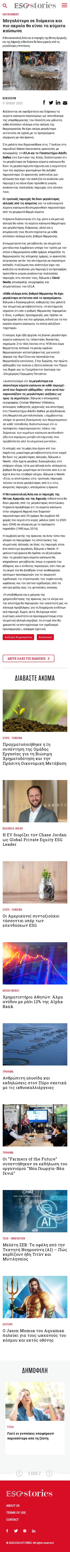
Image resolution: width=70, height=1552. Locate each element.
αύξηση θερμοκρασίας (19, 637)
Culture (8, 1324)
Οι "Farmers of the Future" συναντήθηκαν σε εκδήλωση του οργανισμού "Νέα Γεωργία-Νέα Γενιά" (35, 1166)
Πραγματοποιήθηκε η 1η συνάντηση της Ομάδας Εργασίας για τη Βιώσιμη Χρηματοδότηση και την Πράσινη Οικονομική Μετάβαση (34, 754)
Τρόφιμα (8, 1071)
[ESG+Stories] (35, 5)
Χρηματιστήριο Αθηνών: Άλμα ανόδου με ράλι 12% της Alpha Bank (33, 1001)
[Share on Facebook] (44, 102)
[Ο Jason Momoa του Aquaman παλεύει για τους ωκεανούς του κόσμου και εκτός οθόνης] (35, 1298)
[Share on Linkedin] (58, 102)
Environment (11, 14)
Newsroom (9, 98)
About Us (13, 1505)
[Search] (6, 5)
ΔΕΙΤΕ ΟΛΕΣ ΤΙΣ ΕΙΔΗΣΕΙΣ (27, 658)
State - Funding (12, 738)
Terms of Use (16, 1512)
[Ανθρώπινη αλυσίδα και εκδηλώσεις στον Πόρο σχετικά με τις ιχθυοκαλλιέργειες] (35, 1046)
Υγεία (10, 1427)
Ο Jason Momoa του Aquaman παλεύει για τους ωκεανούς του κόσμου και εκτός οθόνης (34, 1335)
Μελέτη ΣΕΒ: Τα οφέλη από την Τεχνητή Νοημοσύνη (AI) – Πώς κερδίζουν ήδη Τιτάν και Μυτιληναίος (35, 1252)
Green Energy (11, 990)
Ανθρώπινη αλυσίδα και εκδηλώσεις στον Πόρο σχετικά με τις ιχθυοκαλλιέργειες (35, 1082)
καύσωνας (46, 637)
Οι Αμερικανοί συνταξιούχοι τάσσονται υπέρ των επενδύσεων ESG (31, 920)
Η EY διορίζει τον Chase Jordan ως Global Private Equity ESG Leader (35, 839)
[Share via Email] (65, 102)
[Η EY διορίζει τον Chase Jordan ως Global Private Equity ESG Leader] (35, 803)
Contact (12, 1519)
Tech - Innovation (14, 1238)
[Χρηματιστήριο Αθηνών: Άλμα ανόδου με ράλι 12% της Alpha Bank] (35, 965)
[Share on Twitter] (51, 102)
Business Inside (13, 828)
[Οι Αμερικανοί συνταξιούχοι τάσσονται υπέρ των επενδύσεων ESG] (35, 884)
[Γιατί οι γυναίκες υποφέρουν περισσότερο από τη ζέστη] (35, 1401)
